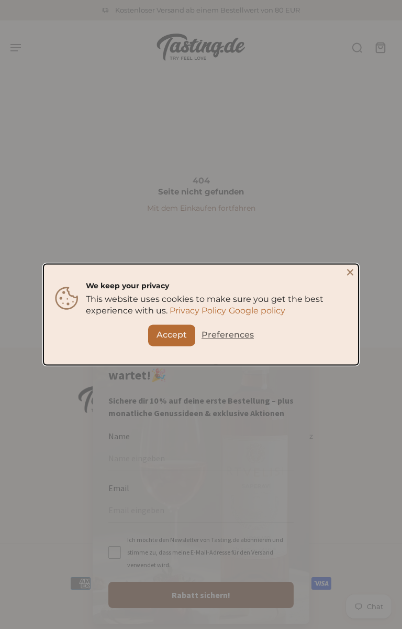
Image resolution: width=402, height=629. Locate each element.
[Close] (350, 272)
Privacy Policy (198, 311)
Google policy (257, 311)
